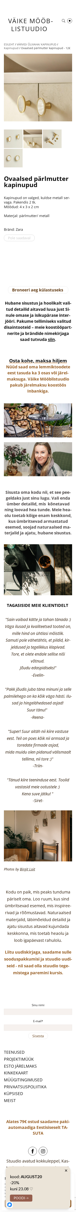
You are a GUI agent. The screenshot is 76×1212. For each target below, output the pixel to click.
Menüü (69, 20)
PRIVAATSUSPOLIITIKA (25, 1086)
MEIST (10, 1100)
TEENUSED (14, 1052)
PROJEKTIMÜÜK (19, 1059)
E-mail (37, 1021)
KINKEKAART (16, 1073)
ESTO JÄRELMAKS (20, 1066)
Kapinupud (11, 48)
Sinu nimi (38, 1005)
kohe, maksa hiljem (43, 360)
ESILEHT (9, 44)
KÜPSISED (13, 1093)
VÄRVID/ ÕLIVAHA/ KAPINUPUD (36, 44)
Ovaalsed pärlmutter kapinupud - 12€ (45, 48)
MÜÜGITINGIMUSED (23, 1080)
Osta (14, 360)
